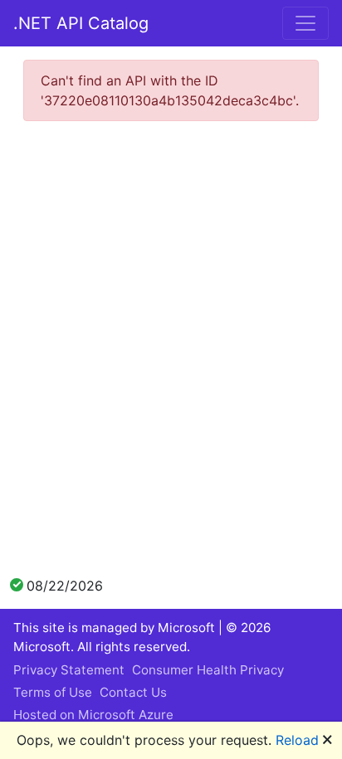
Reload (297, 740)
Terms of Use (52, 692)
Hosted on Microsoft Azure (93, 715)
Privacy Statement (69, 670)
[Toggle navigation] (305, 23)
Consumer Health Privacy (208, 670)
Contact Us (133, 692)
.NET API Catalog (81, 23)
